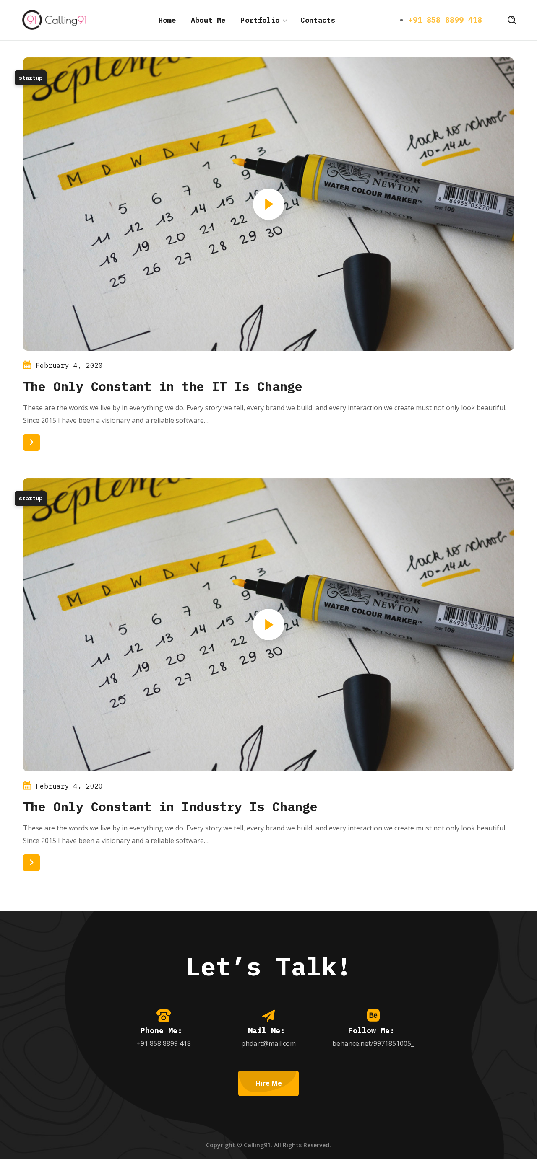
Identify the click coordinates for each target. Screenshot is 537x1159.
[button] (512, 20)
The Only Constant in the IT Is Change (162, 386)
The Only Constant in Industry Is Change (170, 806)
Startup (30, 77)
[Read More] (31, 442)
